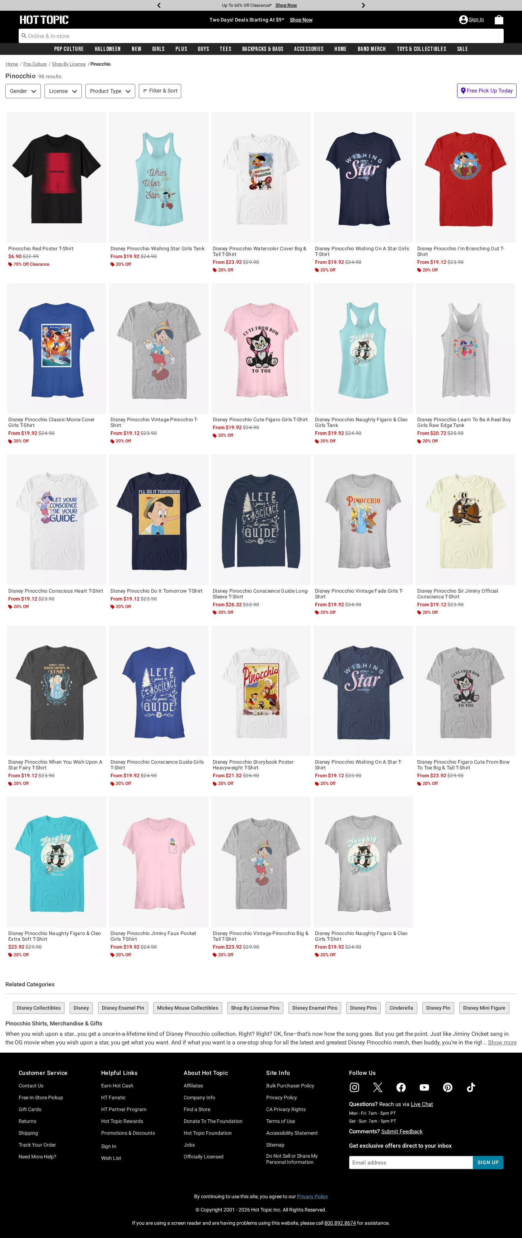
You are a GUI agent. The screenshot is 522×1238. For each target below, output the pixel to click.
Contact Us (31, 1085)
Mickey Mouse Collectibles (187, 1008)
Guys (203, 49)
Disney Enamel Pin (123, 1008)
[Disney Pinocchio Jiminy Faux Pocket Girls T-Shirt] (158, 862)
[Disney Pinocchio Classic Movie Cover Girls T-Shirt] (56, 348)
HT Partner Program (123, 1109)
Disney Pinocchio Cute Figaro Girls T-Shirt (260, 419)
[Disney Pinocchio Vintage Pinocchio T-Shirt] (158, 348)
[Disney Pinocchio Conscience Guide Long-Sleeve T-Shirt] (261, 519)
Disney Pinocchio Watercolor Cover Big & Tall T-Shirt (260, 251)
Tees (225, 49)
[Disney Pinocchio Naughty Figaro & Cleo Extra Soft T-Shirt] (56, 862)
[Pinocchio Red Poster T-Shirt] (56, 177)
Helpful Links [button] (119, 1072)
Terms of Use (280, 1121)
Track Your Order (37, 1145)
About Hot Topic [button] (206, 1072)
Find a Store (197, 1109)
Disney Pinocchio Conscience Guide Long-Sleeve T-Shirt (261, 593)
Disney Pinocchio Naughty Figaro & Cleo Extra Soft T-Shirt (54, 936)
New (136, 49)
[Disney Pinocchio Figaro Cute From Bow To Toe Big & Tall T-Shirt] (465, 691)
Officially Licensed (204, 1156)
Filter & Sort (163, 90)
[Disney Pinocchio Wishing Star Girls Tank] (158, 177)
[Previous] (159, 5)
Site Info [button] (278, 1072)
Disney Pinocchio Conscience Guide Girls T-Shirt (157, 764)
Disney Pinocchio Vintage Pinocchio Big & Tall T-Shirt (261, 936)
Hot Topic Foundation (208, 1133)
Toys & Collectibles (421, 49)
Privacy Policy (281, 1097)
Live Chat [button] (422, 1104)
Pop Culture (69, 49)
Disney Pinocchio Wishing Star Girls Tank (157, 248)
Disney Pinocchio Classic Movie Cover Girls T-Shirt (51, 422)
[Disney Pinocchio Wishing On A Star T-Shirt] (363, 691)
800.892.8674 (340, 1223)
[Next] (363, 5)
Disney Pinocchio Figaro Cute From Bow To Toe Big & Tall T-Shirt (463, 764)
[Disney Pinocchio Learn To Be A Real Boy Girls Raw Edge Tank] (465, 348)
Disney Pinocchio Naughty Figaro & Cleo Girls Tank (361, 422)
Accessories (309, 49)
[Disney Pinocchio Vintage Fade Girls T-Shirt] (363, 519)
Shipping (28, 1133)
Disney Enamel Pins (314, 1008)
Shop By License (69, 64)
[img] (354, 1087)
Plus (181, 49)
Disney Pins (363, 1008)
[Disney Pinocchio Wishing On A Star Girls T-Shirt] (363, 177)
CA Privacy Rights (286, 1109)
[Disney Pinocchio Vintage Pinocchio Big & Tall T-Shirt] (261, 862)
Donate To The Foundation (213, 1121)
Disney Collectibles (39, 1008)
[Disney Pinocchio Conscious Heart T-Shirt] (56, 519)
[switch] (487, 91)
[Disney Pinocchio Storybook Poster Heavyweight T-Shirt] (261, 691)
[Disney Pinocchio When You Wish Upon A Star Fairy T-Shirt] (56, 691)
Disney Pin (438, 1008)
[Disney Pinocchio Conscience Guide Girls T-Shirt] (158, 691)
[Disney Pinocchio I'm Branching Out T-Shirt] (465, 177)
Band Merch (372, 49)
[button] (472, 19)
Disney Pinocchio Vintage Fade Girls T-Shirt (359, 593)
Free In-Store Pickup (41, 1097)
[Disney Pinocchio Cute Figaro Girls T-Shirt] (261, 348)
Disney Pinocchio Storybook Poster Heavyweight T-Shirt (253, 764)
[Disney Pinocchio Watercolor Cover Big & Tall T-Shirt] (261, 177)
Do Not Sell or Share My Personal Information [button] (292, 1159)
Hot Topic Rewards (122, 1121)
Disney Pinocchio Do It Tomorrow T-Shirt (156, 591)
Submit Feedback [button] (402, 1131)
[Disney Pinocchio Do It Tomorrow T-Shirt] (158, 519)
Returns (27, 1121)
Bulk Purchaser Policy (290, 1085)
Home (340, 49)
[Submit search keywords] (24, 35)
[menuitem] (499, 19)
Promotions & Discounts (128, 1133)
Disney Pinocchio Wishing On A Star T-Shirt (358, 764)
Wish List (111, 1158)
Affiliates (193, 1085)
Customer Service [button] (43, 1072)
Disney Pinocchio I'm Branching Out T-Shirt (460, 251)
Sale (462, 49)
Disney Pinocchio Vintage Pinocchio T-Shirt (154, 422)
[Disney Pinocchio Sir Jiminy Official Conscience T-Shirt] (465, 519)
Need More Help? (37, 1156)
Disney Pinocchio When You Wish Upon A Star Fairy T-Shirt (55, 764)
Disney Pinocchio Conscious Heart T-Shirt (55, 591)
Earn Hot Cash (117, 1085)
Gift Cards (30, 1109)
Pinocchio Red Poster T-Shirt (41, 248)
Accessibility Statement (292, 1133)
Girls (158, 49)
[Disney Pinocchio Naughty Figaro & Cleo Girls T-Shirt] (363, 862)
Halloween (108, 49)
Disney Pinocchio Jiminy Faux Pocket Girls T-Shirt (153, 936)
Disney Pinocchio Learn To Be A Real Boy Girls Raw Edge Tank (464, 422)
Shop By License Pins (255, 1008)
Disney (81, 1008)
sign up (488, 1162)
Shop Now (281, 5)
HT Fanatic (113, 1097)
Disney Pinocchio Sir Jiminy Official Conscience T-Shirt (457, 593)
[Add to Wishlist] (99, 119)
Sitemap (275, 1145)
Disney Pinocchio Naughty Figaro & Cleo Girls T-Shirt (361, 936)
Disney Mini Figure (484, 1008)
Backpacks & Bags (263, 49)
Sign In (108, 1146)
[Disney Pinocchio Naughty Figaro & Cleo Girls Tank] (363, 348)
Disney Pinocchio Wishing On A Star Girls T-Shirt (362, 251)
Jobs (189, 1145)
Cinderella (401, 1008)
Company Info (199, 1097)
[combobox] (261, 36)
